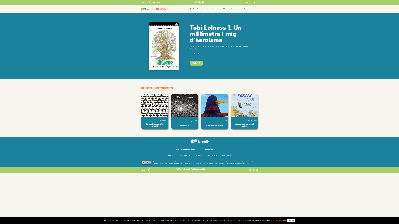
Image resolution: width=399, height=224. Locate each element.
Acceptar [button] (291, 220)
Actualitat (222, 9)
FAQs (158, 2)
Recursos (234, 9)
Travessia (184, 125)
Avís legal (186, 169)
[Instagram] (199, 2)
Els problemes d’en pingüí (154, 125)
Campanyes (248, 9)
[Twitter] (196, 2)
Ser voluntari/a (208, 9)
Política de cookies (198, 169)
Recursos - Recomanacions (157, 87)
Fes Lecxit (194, 9)
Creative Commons (197, 162)
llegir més (283, 221)
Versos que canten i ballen (244, 125)
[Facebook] (203, 2)
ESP (254, 2)
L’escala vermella (214, 125)
